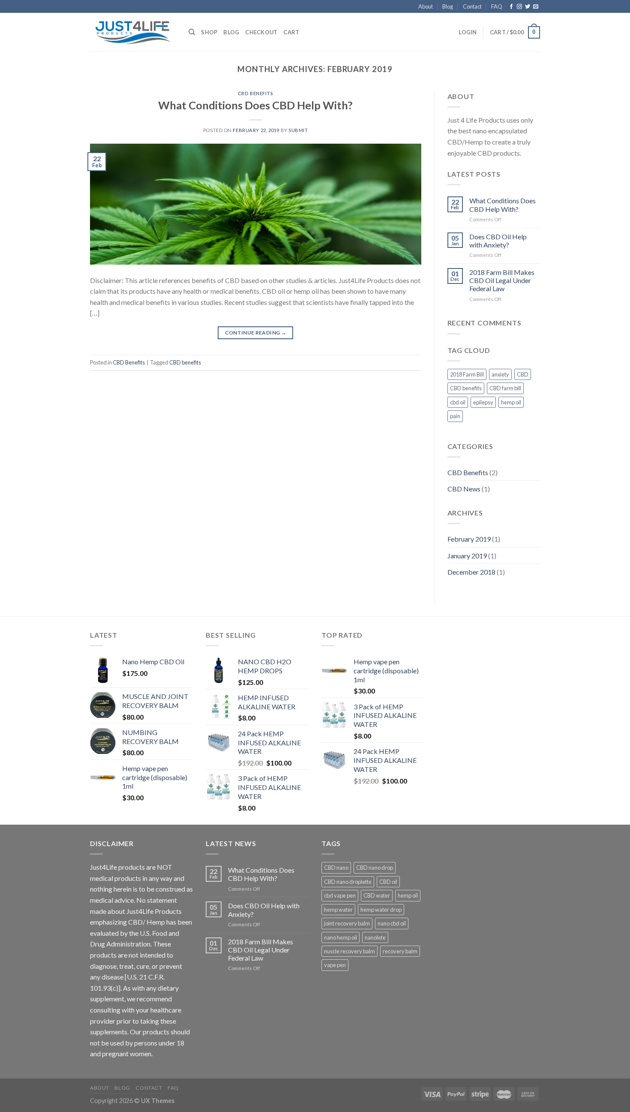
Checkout (261, 32)
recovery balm (400, 951)
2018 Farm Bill (467, 374)
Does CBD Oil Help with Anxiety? (498, 240)
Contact (472, 6)
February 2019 (469, 539)
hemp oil (511, 402)
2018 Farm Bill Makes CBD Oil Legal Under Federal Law (501, 280)
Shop (209, 32)
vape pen (335, 964)
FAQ (496, 6)
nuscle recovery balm (349, 951)
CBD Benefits (255, 93)
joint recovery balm (347, 923)
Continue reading (256, 332)
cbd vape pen (340, 895)
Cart (291, 32)
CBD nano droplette (348, 881)
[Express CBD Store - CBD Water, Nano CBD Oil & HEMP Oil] (133, 32)
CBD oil (388, 881)
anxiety (500, 374)
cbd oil (457, 402)
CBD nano (336, 867)
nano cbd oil (392, 923)
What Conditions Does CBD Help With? (255, 105)
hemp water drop (381, 909)
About (425, 6)
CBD (522, 374)
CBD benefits (185, 362)
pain (455, 416)
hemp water (338, 909)
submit (298, 130)
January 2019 (467, 555)
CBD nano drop (374, 867)
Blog (447, 6)
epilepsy (483, 402)
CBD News (463, 489)
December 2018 (471, 572)
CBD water (376, 895)
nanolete (375, 937)
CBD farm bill (505, 388)
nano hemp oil (340, 937)
